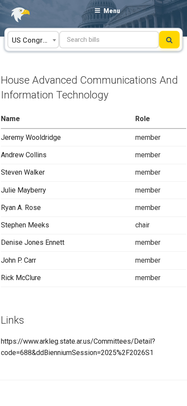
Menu (112, 10)
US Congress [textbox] (33, 40)
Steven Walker (23, 172)
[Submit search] (169, 39)
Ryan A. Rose (21, 207)
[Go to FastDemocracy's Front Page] (15, 15)
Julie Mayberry (23, 190)
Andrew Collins (24, 155)
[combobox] (33, 39)
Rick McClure (21, 278)
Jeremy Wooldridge (31, 137)
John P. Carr (18, 260)
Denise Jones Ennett (32, 242)
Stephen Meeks (25, 225)
